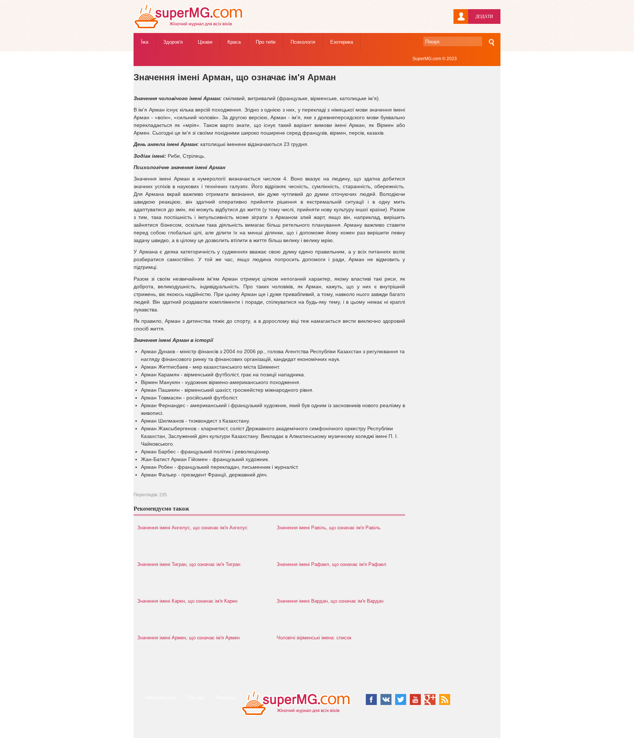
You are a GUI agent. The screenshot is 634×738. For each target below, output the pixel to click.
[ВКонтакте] (385, 699)
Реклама (225, 697)
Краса (234, 42)
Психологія (303, 42)
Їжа (144, 42)
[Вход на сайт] (460, 16)
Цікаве (205, 42)
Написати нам (160, 697)
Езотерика (341, 42)
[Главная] (189, 27)
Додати (484, 16)
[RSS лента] (444, 699)
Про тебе (266, 42)
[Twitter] (400, 699)
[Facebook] (371, 699)
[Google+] (430, 699)
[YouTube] (415, 699)
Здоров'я (173, 42)
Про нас (196, 697)
